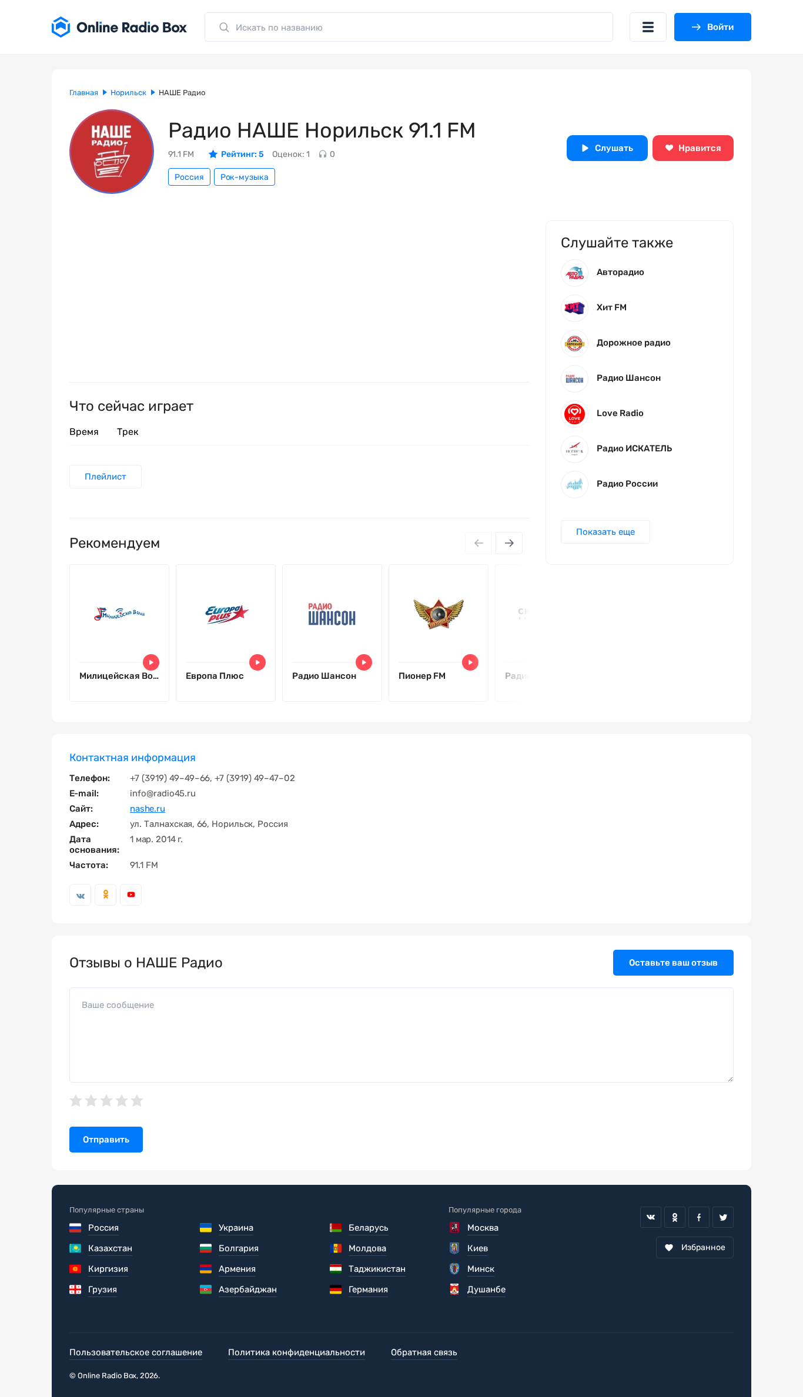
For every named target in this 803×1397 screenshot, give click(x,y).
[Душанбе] (455, 1289)
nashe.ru (147, 808)
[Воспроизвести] (151, 662)
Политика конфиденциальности (296, 1352)
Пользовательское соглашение (135, 1352)
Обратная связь (424, 1352)
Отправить (106, 1139)
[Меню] (648, 27)
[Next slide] (509, 543)
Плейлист (105, 476)
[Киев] (455, 1248)
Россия (189, 177)
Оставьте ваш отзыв (673, 962)
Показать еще (605, 532)
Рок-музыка (244, 177)
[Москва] (455, 1228)
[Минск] (455, 1269)
